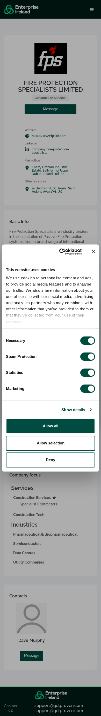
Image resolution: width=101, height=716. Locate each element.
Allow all (50, 426)
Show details (73, 409)
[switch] (87, 356)
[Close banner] (93, 251)
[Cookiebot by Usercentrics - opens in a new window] (61, 251)
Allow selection (50, 443)
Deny (50, 460)
